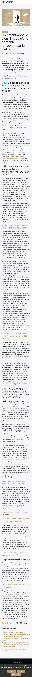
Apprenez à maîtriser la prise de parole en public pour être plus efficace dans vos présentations (16, 644)
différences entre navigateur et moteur (16, 325)
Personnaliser (16, 674)
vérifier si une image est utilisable (13, 513)
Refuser (21, 671)
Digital (5, 32)
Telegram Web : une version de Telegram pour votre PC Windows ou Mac (15, 638)
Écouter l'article (17, 59)
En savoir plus (26, 668)
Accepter (11, 671)
